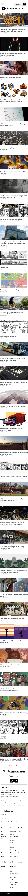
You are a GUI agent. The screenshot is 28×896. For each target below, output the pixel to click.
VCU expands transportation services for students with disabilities (12, 359)
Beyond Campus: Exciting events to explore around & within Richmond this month (13, 100)
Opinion (12, 853)
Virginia (3, 839)
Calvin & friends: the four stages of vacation (13, 476)
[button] (2, 4)
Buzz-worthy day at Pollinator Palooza (12, 618)
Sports (12, 828)
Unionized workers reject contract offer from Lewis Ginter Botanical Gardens (13, 571)
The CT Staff (4, 818)
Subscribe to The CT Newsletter (9, 822)
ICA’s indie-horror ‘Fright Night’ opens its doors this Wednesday (12, 54)
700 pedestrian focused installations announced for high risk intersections (11, 313)
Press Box (12, 834)
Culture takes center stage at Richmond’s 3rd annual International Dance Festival (14, 760)
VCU (2, 831)
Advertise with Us (14, 882)
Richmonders (4, 859)
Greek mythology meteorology (9, 290)
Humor (20, 853)
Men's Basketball (14, 836)
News (3, 828)
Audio (11, 862)
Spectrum (21, 828)
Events (19, 831)
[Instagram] (12, 781)
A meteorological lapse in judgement (11, 220)
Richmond (3, 836)
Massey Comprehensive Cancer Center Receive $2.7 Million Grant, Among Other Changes (12, 243)
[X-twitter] (16, 781)
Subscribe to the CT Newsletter (14, 874)
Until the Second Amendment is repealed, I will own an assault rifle (13, 196)
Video (20, 862)
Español (3, 866)
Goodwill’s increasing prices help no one (12, 406)
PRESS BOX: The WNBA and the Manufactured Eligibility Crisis (10, 689)
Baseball (12, 842)
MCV (2, 834)
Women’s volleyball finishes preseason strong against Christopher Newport (12, 523)
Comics (3, 862)
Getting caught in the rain (8, 336)
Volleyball (12, 847)
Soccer (11, 845)
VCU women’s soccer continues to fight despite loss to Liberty (12, 499)
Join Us (11, 880)
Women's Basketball (12, 839)
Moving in (3, 737)
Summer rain (4, 267)
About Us (3, 814)
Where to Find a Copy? (13, 870)
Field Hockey (13, 850)
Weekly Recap (13, 831)
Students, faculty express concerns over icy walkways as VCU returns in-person (13, 30)
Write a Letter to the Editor (14, 857)
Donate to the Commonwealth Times (13, 886)
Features (4, 853)
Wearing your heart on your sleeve (10, 77)
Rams (2, 856)
